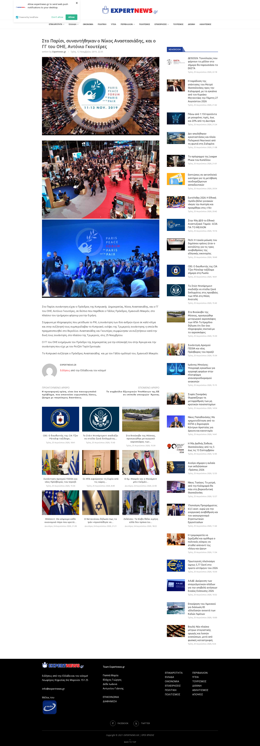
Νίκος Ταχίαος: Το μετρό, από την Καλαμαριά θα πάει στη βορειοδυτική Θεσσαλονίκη (202, 487)
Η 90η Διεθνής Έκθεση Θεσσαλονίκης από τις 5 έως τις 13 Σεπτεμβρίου (201, 447)
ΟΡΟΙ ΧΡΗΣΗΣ (147, 735)
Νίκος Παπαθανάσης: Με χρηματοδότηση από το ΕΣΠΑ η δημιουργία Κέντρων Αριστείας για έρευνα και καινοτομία (201, 424)
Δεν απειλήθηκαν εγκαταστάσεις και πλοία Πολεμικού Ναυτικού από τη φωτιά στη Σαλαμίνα (202, 138)
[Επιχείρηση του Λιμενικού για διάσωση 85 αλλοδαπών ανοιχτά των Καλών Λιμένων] (176, 608)
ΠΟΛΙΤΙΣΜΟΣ (144, 24)
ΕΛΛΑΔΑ (72, 24)
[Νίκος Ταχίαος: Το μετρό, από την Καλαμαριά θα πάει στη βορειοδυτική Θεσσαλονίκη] (176, 487)
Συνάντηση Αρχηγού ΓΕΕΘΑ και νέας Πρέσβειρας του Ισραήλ (201, 348)
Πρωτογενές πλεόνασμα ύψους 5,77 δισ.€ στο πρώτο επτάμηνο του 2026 (203, 564)
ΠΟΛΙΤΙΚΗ (102, 24)
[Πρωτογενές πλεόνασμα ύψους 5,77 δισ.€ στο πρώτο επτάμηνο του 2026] (176, 566)
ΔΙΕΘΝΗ (191, 24)
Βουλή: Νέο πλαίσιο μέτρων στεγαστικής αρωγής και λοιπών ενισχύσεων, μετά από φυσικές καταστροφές (200, 633)
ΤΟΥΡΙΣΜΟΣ (178, 24)
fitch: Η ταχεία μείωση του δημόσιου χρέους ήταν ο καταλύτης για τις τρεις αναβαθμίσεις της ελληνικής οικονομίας (202, 247)
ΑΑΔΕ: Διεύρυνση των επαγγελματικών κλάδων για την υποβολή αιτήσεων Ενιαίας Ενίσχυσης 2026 (202, 585)
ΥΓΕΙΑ (113, 24)
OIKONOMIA (172, 681)
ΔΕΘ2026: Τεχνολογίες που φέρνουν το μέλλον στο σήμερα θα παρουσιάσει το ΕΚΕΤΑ (203, 63)
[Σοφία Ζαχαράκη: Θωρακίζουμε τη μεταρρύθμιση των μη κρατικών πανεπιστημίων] (176, 399)
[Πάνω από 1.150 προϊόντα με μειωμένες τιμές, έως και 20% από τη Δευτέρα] (176, 118)
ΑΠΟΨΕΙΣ (197, 694)
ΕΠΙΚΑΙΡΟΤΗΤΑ (55, 24)
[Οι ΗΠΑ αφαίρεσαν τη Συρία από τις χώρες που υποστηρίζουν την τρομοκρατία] (100, 462)
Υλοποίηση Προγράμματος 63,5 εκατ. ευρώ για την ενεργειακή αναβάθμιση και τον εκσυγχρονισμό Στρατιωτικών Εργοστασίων (203, 514)
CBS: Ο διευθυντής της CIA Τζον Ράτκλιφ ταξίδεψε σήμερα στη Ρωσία (202, 269)
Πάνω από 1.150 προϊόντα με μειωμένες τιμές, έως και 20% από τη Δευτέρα (202, 117)
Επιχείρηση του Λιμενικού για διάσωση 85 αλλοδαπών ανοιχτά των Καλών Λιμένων (202, 608)
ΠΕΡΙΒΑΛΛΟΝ (127, 24)
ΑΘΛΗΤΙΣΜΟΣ (205, 24)
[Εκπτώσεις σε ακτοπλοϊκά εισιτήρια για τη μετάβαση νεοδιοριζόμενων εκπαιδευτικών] (176, 179)
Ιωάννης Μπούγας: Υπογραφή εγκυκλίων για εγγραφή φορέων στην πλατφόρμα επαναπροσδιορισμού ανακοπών (201, 373)
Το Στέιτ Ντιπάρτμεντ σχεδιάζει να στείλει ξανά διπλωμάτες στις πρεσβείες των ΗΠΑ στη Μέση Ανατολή (203, 293)
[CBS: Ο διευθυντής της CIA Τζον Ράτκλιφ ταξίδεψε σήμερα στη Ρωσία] (60, 419)
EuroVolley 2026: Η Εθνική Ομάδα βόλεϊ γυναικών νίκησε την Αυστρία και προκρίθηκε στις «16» (202, 202)
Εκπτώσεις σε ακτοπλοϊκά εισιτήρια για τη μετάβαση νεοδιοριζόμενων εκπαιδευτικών (202, 179)
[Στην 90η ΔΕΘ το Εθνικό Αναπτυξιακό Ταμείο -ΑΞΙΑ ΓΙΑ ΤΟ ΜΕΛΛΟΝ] (176, 225)
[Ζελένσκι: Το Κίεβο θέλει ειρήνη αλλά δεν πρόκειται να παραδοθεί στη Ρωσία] (140, 502)
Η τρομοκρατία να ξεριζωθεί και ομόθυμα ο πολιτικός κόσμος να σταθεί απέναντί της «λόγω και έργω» (201, 542)
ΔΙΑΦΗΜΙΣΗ (110, 701)
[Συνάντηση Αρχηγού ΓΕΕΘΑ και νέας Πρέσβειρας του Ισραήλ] (60, 462)
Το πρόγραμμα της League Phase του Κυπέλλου (202, 158)
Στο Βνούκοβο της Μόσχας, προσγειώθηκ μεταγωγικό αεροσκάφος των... (141, 438)
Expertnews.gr (59, 51)
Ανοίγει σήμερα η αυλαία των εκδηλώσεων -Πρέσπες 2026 (201, 466)
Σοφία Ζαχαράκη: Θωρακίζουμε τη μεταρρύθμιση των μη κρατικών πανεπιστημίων (201, 399)
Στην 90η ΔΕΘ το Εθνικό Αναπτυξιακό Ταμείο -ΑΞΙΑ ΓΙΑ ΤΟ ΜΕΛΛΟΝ (202, 224)
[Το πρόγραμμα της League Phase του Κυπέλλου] (176, 161)
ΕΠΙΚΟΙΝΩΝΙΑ (111, 697)
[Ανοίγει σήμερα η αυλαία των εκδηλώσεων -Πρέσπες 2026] (176, 467)
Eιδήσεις (65, 370)
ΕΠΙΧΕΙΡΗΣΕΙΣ (161, 24)
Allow (71, 16)
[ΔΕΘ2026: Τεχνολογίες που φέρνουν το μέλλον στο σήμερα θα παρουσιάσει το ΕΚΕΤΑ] (176, 63)
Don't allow (57, 16)
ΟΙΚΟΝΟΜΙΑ (88, 24)
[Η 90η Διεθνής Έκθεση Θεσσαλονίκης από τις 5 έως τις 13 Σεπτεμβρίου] (176, 448)
